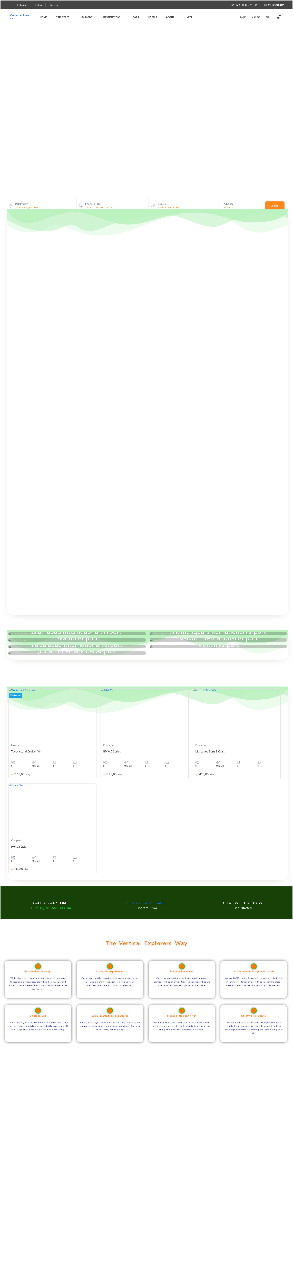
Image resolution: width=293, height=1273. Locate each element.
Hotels (152, 17)
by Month (87, 17)
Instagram (22, 5)
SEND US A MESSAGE (147, 903)
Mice (189, 17)
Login (243, 16)
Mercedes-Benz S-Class (210, 751)
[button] (279, 17)
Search (275, 205)
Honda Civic (18, 846)
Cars (136, 17)
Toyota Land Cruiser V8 (26, 751)
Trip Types (62, 17)
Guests (162, 203)
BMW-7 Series (112, 751)
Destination (21, 203)
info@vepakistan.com (274, 4)
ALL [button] (268, 16)
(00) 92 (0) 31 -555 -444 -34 (244, 4)
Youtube (38, 5)
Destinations (112, 17)
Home (43, 17)
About (170, 17)
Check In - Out (93, 203)
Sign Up (255, 16)
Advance (228, 203)
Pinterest (54, 5)
